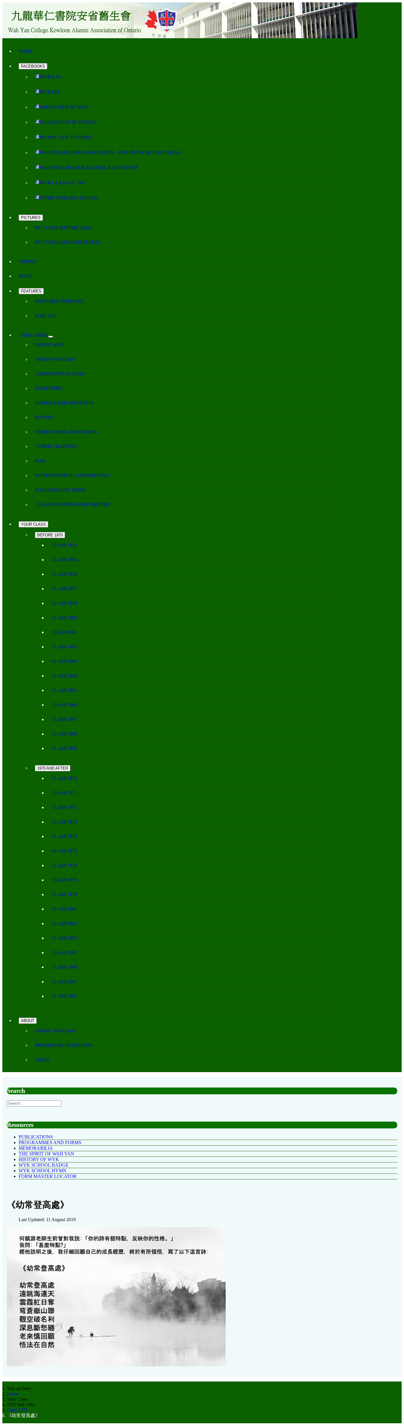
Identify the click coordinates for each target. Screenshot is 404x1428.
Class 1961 (64, 632)
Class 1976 (64, 865)
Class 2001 (64, 981)
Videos (27, 261)
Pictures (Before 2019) (63, 227)
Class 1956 (64, 574)
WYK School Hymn (43, 1170)
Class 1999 (64, 967)
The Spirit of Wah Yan (46, 1153)
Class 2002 (64, 996)
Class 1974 (64, 836)
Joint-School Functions (66, 431)
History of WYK (39, 1159)
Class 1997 (64, 952)
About (27, 1020)
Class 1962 (64, 646)
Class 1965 (64, 690)
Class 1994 (64, 923)
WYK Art (46, 315)
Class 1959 (64, 603)
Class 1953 (64, 545)
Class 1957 (64, 588)
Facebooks (33, 66)
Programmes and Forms (50, 1142)
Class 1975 (64, 850)
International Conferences (72, 475)
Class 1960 (64, 617)
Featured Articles (59, 301)
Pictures (31, 217)
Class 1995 (64, 938)
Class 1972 (64, 807)
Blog (25, 276)
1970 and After (52, 768)
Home (26, 51)
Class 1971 (64, 792)
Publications (36, 1136)
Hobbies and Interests (64, 402)
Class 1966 (64, 704)
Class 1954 (64, 559)
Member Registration (63, 1045)
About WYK (49, 344)
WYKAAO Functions (60, 489)
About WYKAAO (55, 359)
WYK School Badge (44, 1165)
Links (42, 1059)
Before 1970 (50, 535)
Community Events (60, 373)
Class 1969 (64, 748)
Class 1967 (64, 719)
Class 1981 (64, 909)
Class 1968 (64, 733)
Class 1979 (64, 894)
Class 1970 (64, 778)
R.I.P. (40, 460)
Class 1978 (64, 879)
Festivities (49, 388)
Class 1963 (64, 661)
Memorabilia (36, 1148)
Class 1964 (64, 675)
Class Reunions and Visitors (72, 504)
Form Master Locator (48, 1176)
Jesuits (44, 417)
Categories (33, 335)
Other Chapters (56, 446)
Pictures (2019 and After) (67, 242)
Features (31, 291)
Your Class (33, 524)
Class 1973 (64, 821)
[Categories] (50, 337)
